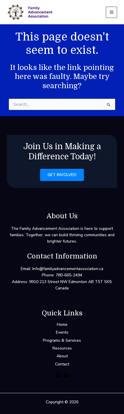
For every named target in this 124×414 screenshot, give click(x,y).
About (62, 356)
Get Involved (62, 175)
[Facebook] (57, 375)
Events (62, 332)
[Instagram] (66, 375)
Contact (62, 364)
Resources (62, 348)
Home (62, 324)
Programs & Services (62, 340)
